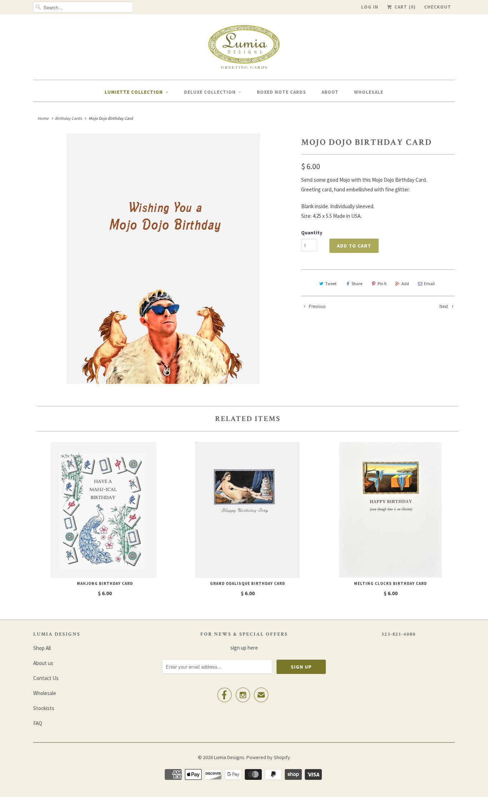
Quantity (311, 232)
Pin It (382, 283)
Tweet (331, 283)
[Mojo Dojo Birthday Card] (163, 258)
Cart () (404, 7)
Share (357, 283)
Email (429, 283)
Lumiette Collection (134, 92)
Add (405, 283)
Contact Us (46, 678)
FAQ (37, 723)
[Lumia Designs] (244, 49)
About (330, 92)
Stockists (43, 708)
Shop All (42, 648)
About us (43, 663)
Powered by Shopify (268, 757)
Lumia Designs (229, 757)
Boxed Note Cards (281, 92)
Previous (316, 306)
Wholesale (368, 92)
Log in (369, 7)
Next (444, 306)
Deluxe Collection (210, 92)
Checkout (437, 7)
